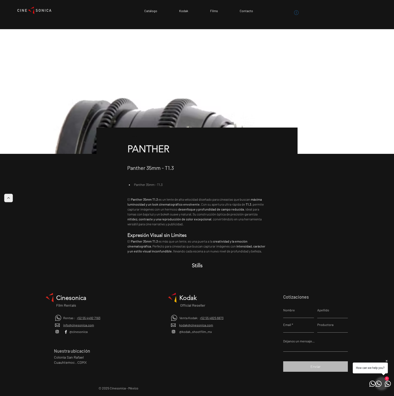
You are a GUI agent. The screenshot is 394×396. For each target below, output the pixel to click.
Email (287, 324)
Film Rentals (66, 305)
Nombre (289, 310)
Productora (325, 324)
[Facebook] (65, 331)
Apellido (323, 310)
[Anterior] (8, 198)
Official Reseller (192, 305)
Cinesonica (71, 298)
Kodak (188, 298)
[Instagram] (57, 331)
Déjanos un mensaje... (299, 341)
